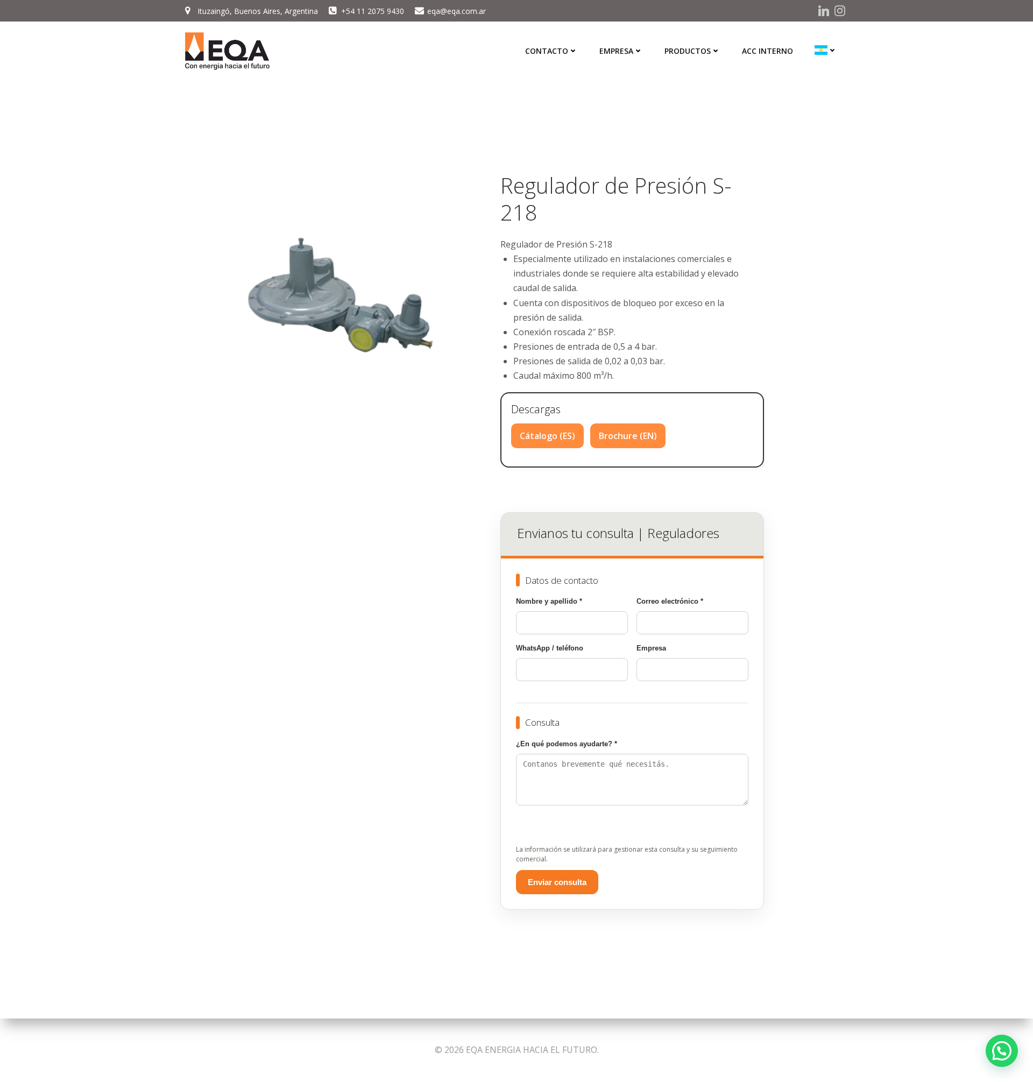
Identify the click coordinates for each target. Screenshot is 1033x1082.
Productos (687, 51)
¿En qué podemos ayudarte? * (566, 744)
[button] (1002, 1051)
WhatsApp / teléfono (549, 648)
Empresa (616, 51)
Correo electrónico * (669, 601)
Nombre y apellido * (549, 601)
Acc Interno (767, 51)
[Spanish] (826, 50)
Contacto (546, 51)
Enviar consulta (557, 882)
